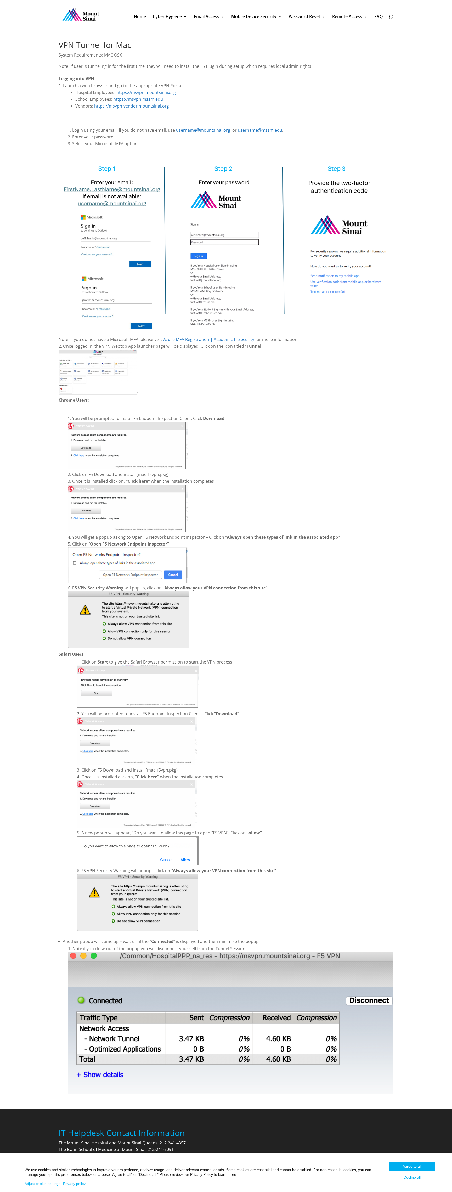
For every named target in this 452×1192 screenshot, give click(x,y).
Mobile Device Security (253, 17)
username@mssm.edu (260, 130)
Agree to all (412, 1166)
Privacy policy (74, 1184)
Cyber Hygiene (167, 17)
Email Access (206, 17)
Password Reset (304, 17)
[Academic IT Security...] (81, 16)
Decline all (412, 1177)
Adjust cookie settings (42, 1184)
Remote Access (347, 17)
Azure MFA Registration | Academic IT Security (208, 339)
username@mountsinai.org (203, 130)
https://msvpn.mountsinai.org (146, 92)
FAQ (378, 17)
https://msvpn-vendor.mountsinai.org (131, 106)
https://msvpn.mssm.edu (138, 99)
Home (140, 17)
